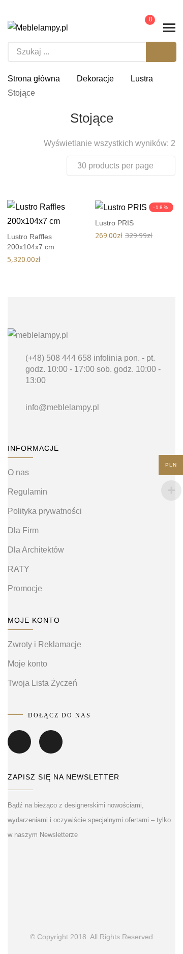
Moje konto (27, 663)
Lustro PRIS (114, 223)
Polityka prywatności (45, 511)
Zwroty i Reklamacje (44, 644)
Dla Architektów (36, 549)
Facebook (19, 749)
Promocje (25, 588)
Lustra (142, 78)
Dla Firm (23, 530)
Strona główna (34, 78)
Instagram (51, 749)
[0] (142, 27)
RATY (18, 569)
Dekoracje (95, 78)
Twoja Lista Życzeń (42, 683)
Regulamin (27, 491)
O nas (18, 472)
